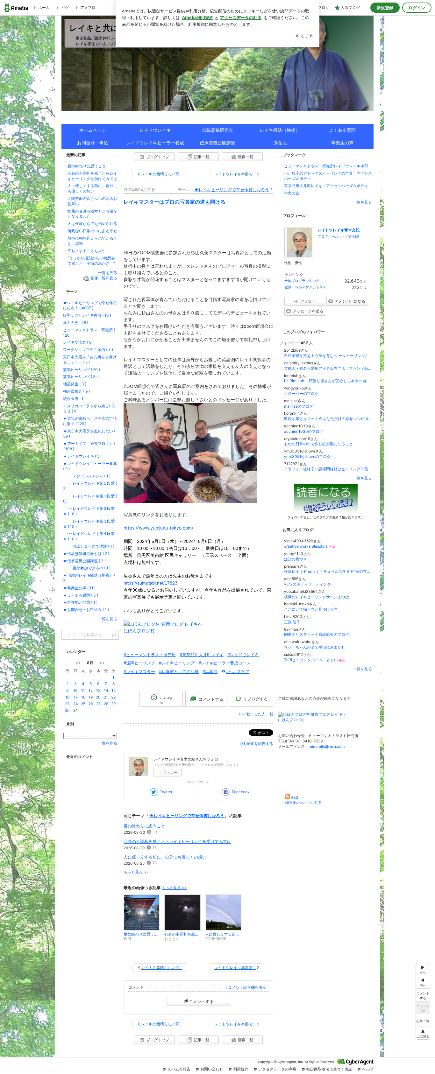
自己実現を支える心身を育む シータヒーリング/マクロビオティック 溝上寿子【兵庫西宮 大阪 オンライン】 (328, 355)
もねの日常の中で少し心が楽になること (318, 443)
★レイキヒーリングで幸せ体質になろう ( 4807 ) (90, 305)
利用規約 (240, 1069)
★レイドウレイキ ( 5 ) (82, 456)
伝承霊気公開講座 (217, 142)
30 (67, 710)
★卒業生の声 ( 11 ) (79, 588)
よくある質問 (342, 130)
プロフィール (328, 236)
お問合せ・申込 (92, 142)
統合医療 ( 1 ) (74, 398)
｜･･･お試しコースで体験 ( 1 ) (88, 546)
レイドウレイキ (155, 130)
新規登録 (385, 7)
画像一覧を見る (103, 278)
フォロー (170, 772)
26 (91, 703)
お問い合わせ (211, 1069)
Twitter (166, 792)
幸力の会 (291, 193)
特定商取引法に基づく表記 (329, 1069)
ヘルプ (368, 1069)
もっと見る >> (136, 872)
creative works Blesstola (309, 546)
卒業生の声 (342, 142)
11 (83, 690)
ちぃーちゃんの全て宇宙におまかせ (314, 647)
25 (83, 703)
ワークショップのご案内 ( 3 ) (88, 349)
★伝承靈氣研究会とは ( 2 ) (86, 553)
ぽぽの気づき (295, 559)
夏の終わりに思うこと (144, 825)
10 (75, 690)
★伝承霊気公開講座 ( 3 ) (84, 560)
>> (102, 662)
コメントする (201, 1001)
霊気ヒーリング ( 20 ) (81, 369)
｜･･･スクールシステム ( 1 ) (87, 476)
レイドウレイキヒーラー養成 (155, 142)
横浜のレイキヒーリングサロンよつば (316, 596)
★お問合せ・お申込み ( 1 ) (86, 609)
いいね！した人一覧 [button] (256, 714)
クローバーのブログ (301, 393)
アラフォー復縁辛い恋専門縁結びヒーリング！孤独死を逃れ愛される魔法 (328, 469)
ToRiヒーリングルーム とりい (314, 659)
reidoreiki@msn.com (327, 746)
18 (83, 697)
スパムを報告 (179, 1069)
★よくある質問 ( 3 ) (80, 595)
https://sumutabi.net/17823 (150, 583)
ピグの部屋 (351, 236)
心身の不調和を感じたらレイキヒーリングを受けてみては (177, 841)
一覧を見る (362, 202)
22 (113, 697)
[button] (423, 1033)
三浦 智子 (292, 622)
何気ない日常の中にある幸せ (92, 230)
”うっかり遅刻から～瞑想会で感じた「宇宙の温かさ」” (91, 261)
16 (67, 697)
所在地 (280, 142)
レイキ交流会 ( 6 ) (78, 342)
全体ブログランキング (301, 280)
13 (98, 690)
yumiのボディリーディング (307, 584)
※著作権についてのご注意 (302, 802)
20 (98, 697)
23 (67, 703)
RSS (294, 797)
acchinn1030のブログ (303, 431)
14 (106, 690)
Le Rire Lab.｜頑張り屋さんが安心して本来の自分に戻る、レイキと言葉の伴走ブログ (328, 380)
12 (91, 690)
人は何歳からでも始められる (92, 223)
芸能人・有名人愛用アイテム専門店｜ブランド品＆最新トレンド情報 (328, 368)
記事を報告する (259, 743)
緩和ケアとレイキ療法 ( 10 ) (87, 315)
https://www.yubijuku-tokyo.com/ (158, 527)
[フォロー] (326, 498)
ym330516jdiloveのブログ (307, 456)
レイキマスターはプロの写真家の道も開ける (174, 202)
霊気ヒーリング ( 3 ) (80, 376)
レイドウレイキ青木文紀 (338, 230)
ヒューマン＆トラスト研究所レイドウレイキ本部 (326, 166)
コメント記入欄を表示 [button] (247, 987)
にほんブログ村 (139, 630)
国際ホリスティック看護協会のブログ (316, 634)
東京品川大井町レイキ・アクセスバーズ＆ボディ (326, 185)
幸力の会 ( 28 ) (75, 322)
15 (113, 690)
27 (98, 703)
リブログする (255, 698)
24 (75, 703)
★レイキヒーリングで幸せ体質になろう (231, 189)
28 (106, 703)
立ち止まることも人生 (87, 250)
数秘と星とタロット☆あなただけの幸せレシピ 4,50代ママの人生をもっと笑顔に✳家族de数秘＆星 (328, 418)
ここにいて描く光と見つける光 (311, 609)
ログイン (417, 7)
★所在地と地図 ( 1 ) (80, 602)
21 (106, 697)
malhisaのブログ (298, 406)
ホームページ (92, 130)
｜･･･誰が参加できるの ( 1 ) (87, 567)
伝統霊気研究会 (217, 130)
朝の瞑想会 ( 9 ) (76, 391)
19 (91, 697)
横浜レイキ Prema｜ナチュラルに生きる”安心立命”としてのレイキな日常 (328, 571)
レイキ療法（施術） (280, 130)
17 (76, 697)
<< (78, 662)
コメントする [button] (210, 699)
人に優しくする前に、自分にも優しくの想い (165, 857)
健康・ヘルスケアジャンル (305, 287)
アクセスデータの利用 (277, 1069)
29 (113, 703)
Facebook (241, 792)
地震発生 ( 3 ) (74, 384)
